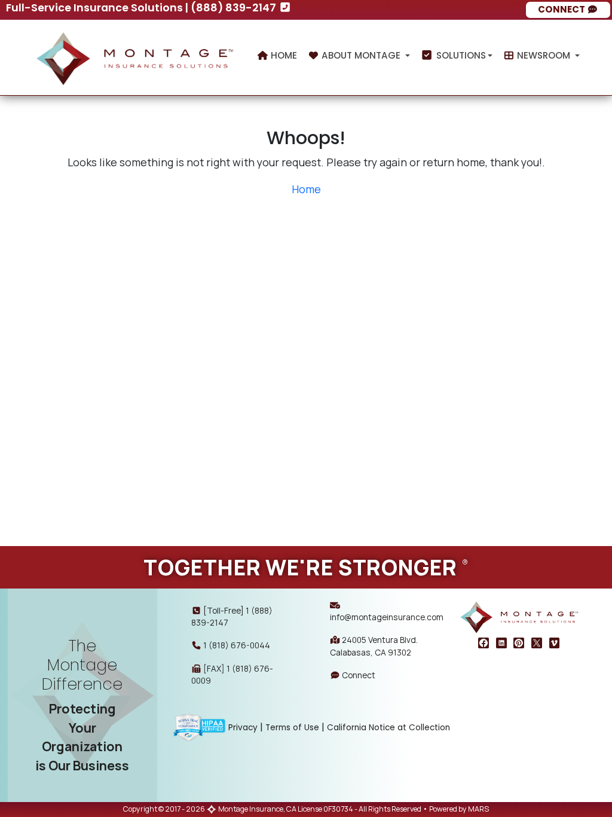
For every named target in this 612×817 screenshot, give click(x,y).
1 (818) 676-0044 (236, 645)
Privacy (243, 727)
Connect (357, 675)
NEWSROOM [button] (544, 55)
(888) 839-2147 (235, 7)
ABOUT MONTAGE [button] (361, 55)
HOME (282, 55)
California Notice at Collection (388, 727)
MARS (478, 809)
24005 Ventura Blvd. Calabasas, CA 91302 (374, 646)
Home (306, 189)
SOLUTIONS (460, 55)
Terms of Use (292, 727)
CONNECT (562, 9)
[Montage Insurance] (134, 55)
